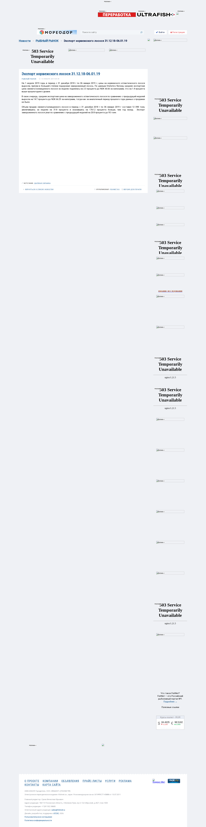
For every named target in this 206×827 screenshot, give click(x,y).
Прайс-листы (92, 781)
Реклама (125, 781)
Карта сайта (51, 784)
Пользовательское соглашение (38, 817)
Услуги (110, 781)
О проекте (32, 781)
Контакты (32, 784)
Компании (50, 781)
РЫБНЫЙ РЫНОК (47, 40)
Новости (25, 40)
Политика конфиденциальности (38, 820)
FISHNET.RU (115, 189)
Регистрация (178, 32)
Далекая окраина (42, 183)
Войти (162, 32)
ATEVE (56, 813)
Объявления (70, 781)
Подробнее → (170, 701)
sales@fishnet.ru (58, 810)
